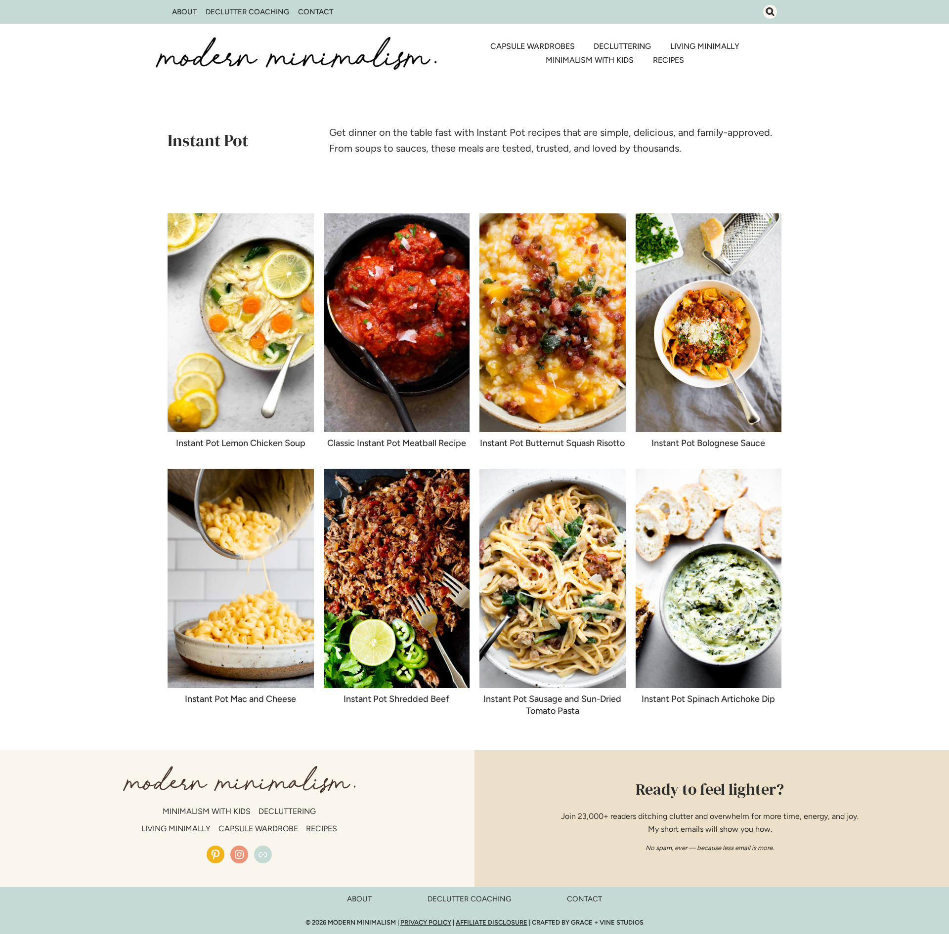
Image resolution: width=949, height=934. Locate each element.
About (184, 11)
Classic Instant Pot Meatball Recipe (396, 443)
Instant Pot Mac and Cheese (240, 698)
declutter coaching (469, 898)
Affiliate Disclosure (491, 922)
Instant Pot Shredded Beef (396, 698)
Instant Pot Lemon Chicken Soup (240, 443)
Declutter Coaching (247, 11)
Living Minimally (704, 46)
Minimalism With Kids (590, 60)
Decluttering (622, 46)
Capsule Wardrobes (532, 46)
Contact (315, 11)
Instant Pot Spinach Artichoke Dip (708, 698)
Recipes (668, 60)
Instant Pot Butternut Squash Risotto (552, 443)
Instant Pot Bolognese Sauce (708, 443)
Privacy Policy (425, 922)
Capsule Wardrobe (258, 828)
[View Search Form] (770, 11)
